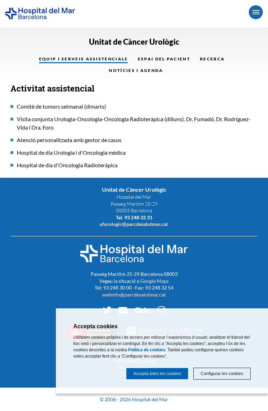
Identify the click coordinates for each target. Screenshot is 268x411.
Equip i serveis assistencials (83, 58)
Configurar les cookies (222, 373)
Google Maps (154, 281)
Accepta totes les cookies (157, 373)
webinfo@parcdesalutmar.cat (134, 295)
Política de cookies (146, 349)
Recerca (212, 58)
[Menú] (256, 12)
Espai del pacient (164, 58)
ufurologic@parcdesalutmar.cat (134, 224)
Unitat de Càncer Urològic (134, 41)
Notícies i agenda (136, 70)
